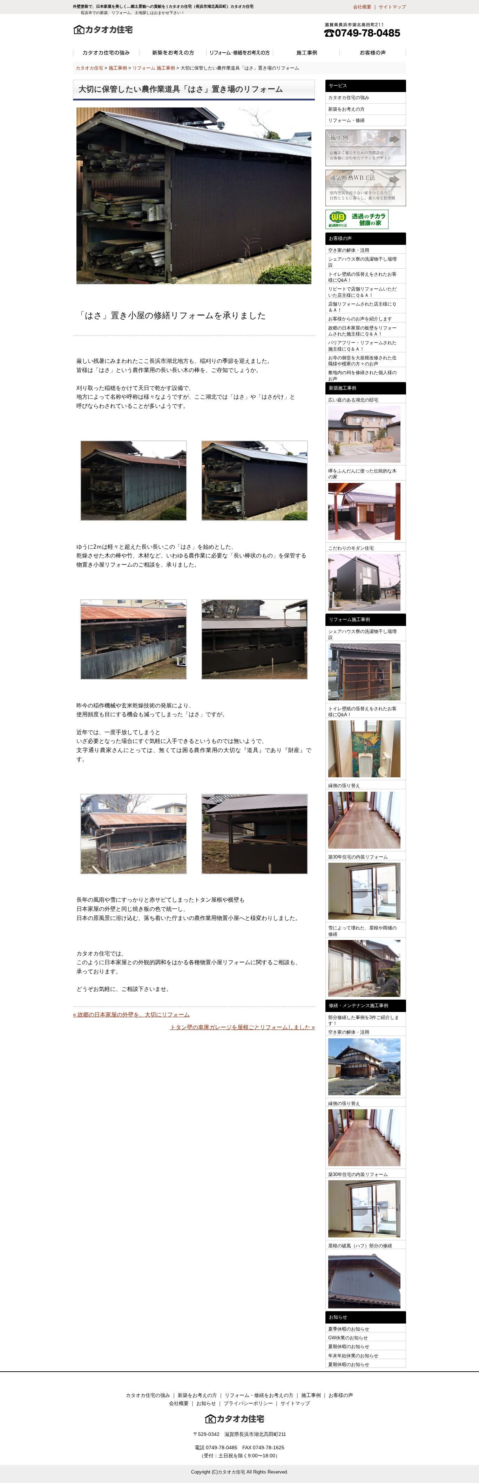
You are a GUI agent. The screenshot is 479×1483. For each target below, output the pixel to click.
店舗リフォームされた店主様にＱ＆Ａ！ (362, 307)
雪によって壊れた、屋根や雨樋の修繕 (362, 930)
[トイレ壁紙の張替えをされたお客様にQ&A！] (365, 749)
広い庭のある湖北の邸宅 (353, 400)
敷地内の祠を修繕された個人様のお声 (362, 375)
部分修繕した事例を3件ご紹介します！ (363, 1020)
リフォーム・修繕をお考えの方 (259, 1395)
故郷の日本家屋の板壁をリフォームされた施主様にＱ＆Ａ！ (362, 331)
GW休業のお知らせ (348, 1337)
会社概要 (362, 6)
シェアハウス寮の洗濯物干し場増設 (362, 262)
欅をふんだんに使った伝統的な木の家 (362, 473)
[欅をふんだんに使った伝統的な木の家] (365, 512)
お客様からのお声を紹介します (360, 318)
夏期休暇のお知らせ (348, 1346)
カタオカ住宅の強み (348, 97)
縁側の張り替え (344, 785)
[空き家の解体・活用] (365, 1067)
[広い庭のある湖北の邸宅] (365, 434)
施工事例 (311, 1395)
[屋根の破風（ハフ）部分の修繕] (365, 1280)
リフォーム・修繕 (346, 120)
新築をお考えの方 (346, 109)
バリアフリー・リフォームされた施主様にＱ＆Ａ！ (362, 345)
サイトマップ (392, 6)
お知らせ (206, 1403)
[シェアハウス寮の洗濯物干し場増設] (365, 672)
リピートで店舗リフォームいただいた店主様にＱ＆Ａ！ (362, 292)
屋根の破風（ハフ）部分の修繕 (360, 1245)
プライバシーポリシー (248, 1403)
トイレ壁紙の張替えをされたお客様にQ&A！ (362, 277)
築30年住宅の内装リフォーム (358, 857)
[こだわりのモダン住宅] (365, 582)
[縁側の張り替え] (365, 820)
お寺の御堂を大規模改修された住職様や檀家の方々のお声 (362, 360)
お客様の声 (341, 1395)
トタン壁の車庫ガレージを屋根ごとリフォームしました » (242, 1027)
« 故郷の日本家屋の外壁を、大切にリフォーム (131, 1015)
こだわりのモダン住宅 (351, 548)
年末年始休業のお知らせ (353, 1355)
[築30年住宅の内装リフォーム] (365, 891)
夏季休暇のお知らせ (348, 1329)
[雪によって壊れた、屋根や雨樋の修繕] (365, 969)
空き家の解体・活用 (348, 250)
